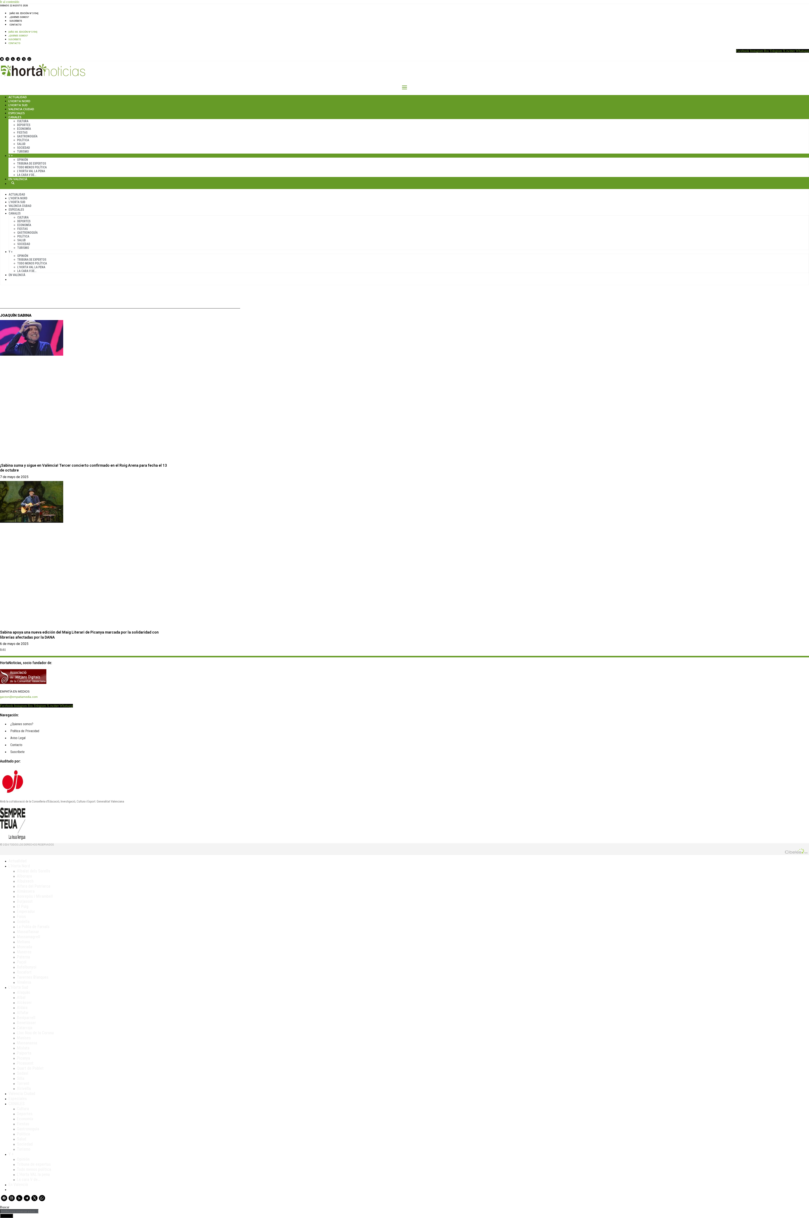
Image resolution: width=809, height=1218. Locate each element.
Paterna (23, 956)
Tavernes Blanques (32, 977)
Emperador (26, 911)
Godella (23, 921)
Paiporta (24, 1053)
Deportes (23, 125)
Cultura (22, 121)
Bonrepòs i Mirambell (35, 896)
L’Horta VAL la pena (33, 1174)
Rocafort (24, 972)
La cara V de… (26, 175)
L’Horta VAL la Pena (31, 171)
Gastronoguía (27, 136)
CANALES (16, 1103)
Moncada (24, 946)
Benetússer (26, 1022)
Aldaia (22, 1007)
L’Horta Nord (19, 101)
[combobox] (19, 1211)
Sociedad (23, 147)
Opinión (22, 159)
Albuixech (25, 881)
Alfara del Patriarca (33, 886)
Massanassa (27, 1042)
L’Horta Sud (18, 105)
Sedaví (22, 1073)
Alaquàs (23, 992)
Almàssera (26, 891)
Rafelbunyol (26, 967)
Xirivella (24, 1088)
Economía (24, 128)
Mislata (23, 1048)
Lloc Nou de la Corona (35, 1032)
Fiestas (22, 132)
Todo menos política (32, 167)
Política (23, 140)
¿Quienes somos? (19, 17)
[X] (24, 59)
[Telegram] (18, 59)
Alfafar (23, 1012)
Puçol (21, 962)
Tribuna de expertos (31, 163)
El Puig (22, 906)
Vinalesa (24, 982)
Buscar (12, 183)
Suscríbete (15, 20)
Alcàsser (24, 1002)
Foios (21, 916)
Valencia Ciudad (21, 109)
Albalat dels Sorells (33, 871)
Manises (24, 1037)
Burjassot (25, 901)
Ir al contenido (9, 2)
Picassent (25, 1063)
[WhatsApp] (29, 59)
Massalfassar (28, 931)
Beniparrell (26, 1017)
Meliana (23, 941)
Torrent (23, 1083)
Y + (10, 156)
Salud (21, 144)
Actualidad (17, 97)
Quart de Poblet (30, 1068)
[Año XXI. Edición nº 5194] (23, 13)
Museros (24, 951)
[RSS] (13, 59)
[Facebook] (2, 59)
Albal (21, 997)
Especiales (16, 113)
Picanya (23, 1058)
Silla (20, 1078)
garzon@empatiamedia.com (19, 696)
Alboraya (24, 876)
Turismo (23, 151)
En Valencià (17, 179)
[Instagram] (7, 59)
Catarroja (24, 1027)
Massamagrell (28, 936)
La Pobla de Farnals (33, 926)
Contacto (15, 24)
